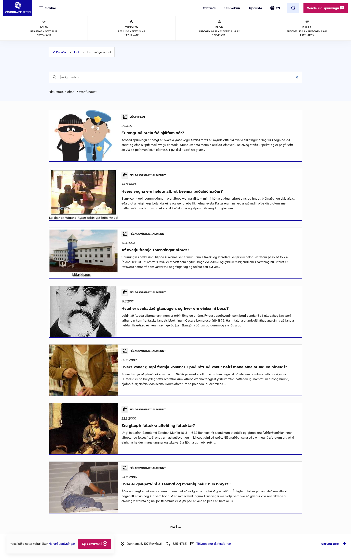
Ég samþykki (92, 544)
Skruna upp (330, 544)
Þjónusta (255, 8)
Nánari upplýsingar (62, 544)
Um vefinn (232, 8)
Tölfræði (209, 8)
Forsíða (61, 52)
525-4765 (179, 544)
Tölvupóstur (213, 544)
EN (278, 8)
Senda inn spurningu (323, 8)
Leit (76, 52)
